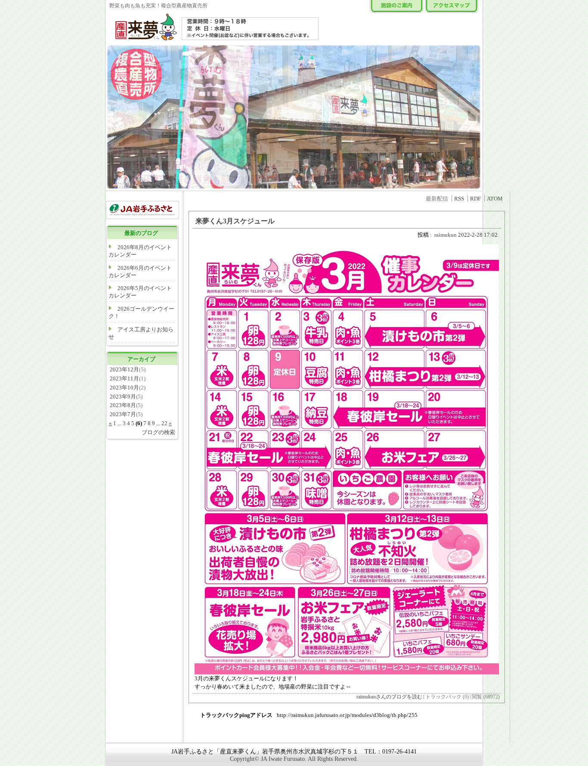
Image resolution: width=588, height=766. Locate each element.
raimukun (445, 235)
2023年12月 (124, 369)
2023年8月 (123, 405)
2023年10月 (124, 387)
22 (164, 423)
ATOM (495, 198)
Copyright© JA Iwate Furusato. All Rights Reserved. (294, 759)
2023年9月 (123, 396)
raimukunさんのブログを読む (389, 697)
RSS (459, 198)
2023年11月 (124, 378)
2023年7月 (123, 414)
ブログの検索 (158, 432)
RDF (475, 198)
